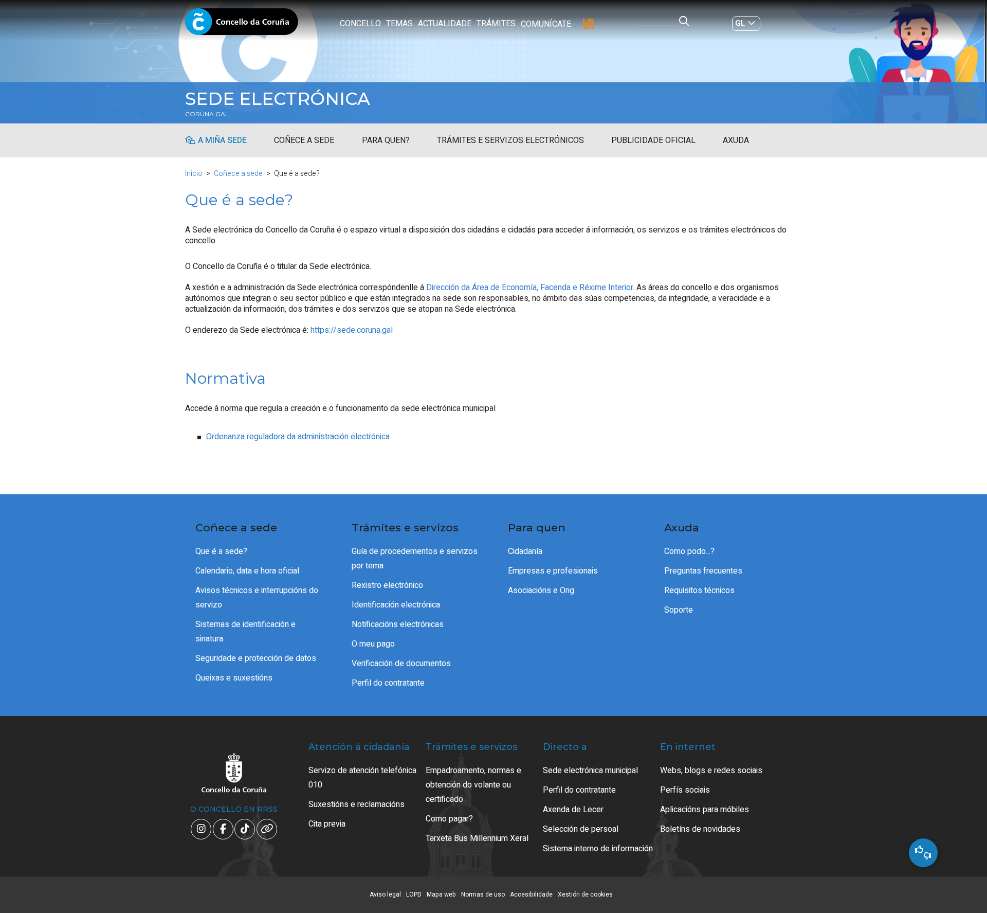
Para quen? (386, 140)
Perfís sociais (685, 790)
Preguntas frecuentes (703, 571)
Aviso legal (385, 894)
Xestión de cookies (585, 894)
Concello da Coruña (241, 24)
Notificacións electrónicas (398, 624)
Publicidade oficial (653, 140)
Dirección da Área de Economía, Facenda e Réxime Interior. (530, 287)
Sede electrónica (277, 99)
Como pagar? (449, 819)
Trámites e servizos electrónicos (510, 140)
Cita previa (326, 824)
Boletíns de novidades (700, 829)
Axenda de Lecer (573, 809)
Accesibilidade (531, 894)
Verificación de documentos (401, 663)
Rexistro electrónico (387, 585)
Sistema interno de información (598, 849)
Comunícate (546, 24)
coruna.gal (207, 114)
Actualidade (444, 23)
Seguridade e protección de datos (255, 658)
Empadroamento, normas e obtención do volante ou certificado (473, 784)
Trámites (496, 23)
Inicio (194, 173)
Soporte (678, 610)
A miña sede (222, 140)
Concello (360, 23)
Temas (399, 23)
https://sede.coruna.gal (351, 330)
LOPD (414, 894)
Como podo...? (689, 551)
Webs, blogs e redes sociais (711, 770)
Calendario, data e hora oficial (247, 571)
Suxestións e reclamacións (356, 804)
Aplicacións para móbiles (704, 809)
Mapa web (441, 894)
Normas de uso (483, 894)
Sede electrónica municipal (590, 770)
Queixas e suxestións (233, 678)
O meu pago (373, 644)
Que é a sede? (221, 551)
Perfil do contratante (388, 683)
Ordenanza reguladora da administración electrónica (298, 437)
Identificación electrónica (396, 605)
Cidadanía (525, 551)
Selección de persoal (580, 829)
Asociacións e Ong (541, 590)
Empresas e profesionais (553, 571)
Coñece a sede (304, 140)
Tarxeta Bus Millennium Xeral (477, 838)
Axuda (736, 140)
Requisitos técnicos (699, 590)
